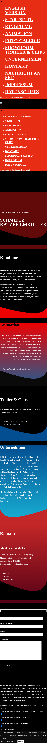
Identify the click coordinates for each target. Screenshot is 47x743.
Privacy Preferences (8, 741)
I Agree (20, 741)
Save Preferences (7, 729)
